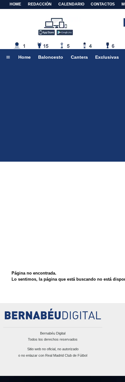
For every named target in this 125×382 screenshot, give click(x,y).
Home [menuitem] (24, 57)
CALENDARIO (71, 4)
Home (15, 4)
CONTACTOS (103, 4)
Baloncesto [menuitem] (50, 57)
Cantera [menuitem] (79, 57)
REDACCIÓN (40, 4)
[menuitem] (8, 57)
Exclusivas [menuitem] (107, 57)
